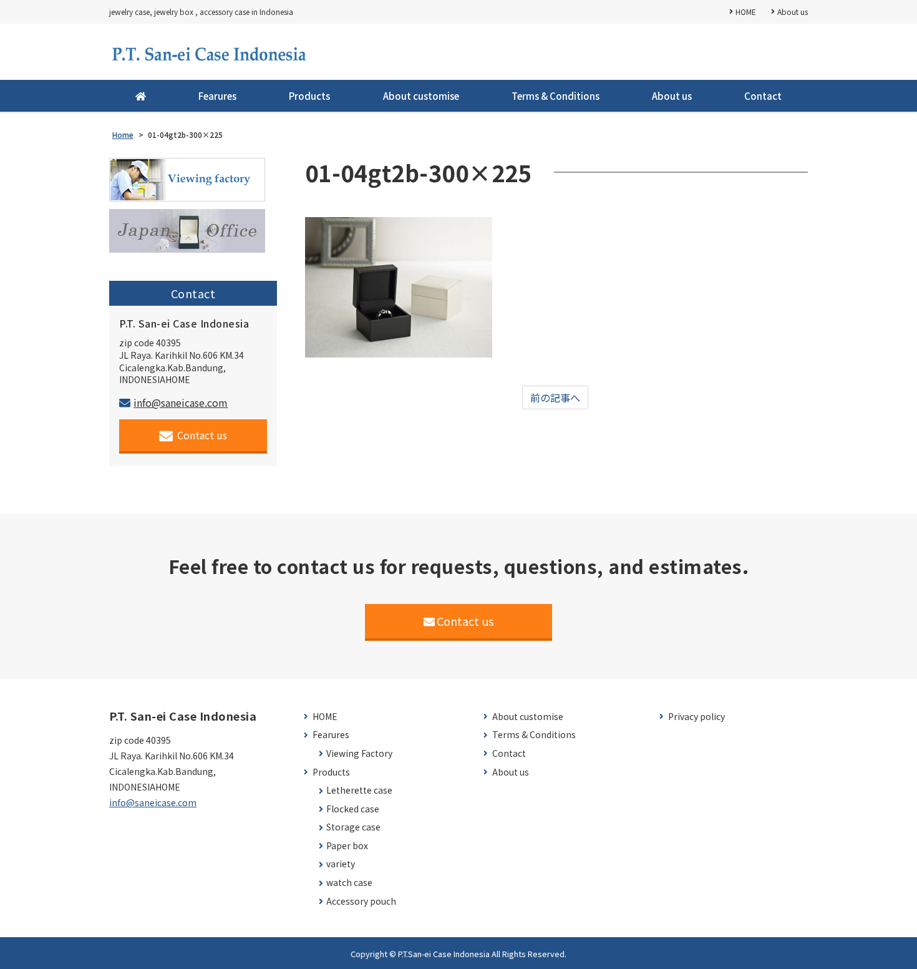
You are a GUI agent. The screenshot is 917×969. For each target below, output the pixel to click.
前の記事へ (555, 397)
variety (340, 864)
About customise (421, 95)
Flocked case (352, 809)
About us (792, 11)
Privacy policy (696, 717)
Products (309, 95)
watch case (349, 883)
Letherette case (359, 790)
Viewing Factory (359, 753)
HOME (745, 11)
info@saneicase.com (180, 402)
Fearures (217, 95)
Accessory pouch (361, 901)
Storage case (353, 827)
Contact (763, 95)
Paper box (347, 846)
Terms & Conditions (555, 95)
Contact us (202, 434)
